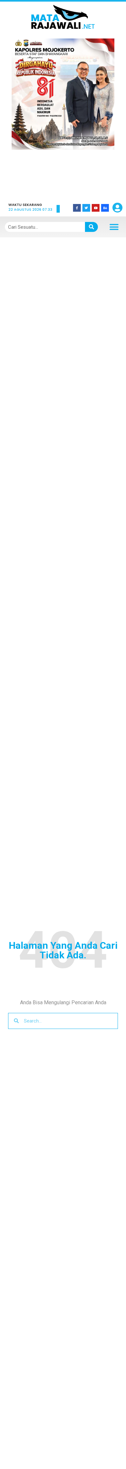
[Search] (91, 227)
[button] (25, 115)
